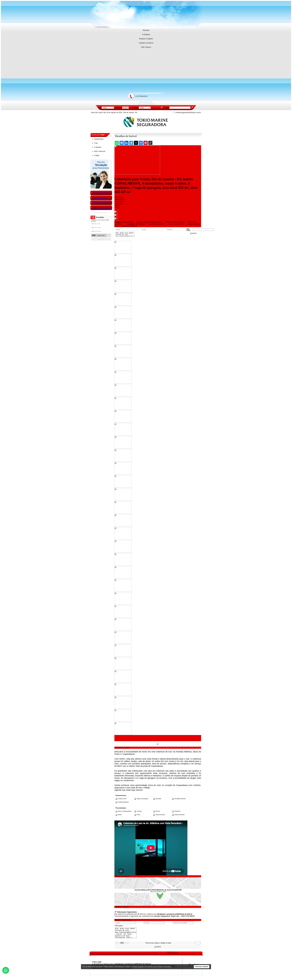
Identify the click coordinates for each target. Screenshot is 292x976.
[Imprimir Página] (116, 214)
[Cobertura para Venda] (92, 148)
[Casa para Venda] (92, 143)
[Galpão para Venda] (92, 156)
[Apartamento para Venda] (92, 139)
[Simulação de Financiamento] (101, 188)
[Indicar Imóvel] (116, 217)
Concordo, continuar (201, 966)
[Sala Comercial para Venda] (92, 152)
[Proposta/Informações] (116, 220)
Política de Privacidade (164, 966)
